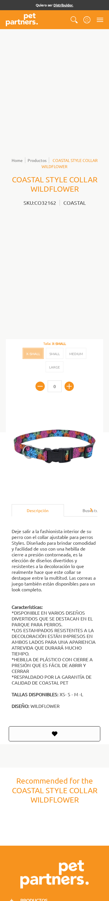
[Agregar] (69, 386)
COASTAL (74, 203)
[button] (74, 19)
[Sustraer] (40, 386)
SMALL (54, 353)
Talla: (54, 343)
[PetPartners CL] (22, 19)
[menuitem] (74, 19)
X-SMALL (33, 353)
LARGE (54, 367)
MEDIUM (76, 353)
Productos (37, 160)
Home (17, 160)
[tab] (38, 510)
